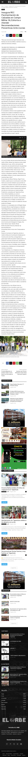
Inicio (2, 6)
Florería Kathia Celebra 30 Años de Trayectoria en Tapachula (12, 489)
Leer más (4, 502)
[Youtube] (21, 744)
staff (8, 491)
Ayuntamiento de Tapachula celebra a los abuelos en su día (13, 521)
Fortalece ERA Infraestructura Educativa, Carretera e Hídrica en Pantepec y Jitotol (17, 393)
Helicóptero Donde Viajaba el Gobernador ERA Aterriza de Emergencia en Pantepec (16, 400)
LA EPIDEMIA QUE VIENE (15, 641)
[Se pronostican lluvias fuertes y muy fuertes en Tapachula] (14, 543)
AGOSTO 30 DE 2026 (15, 601)
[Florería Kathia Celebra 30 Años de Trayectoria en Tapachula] (14, 480)
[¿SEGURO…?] (5, 650)
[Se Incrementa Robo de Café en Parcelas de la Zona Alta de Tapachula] (5, 636)
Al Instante (4, 395)
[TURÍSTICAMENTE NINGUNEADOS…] (5, 657)
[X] (10, 35)
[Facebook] (7, 35)
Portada (6, 6)
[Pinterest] (14, 35)
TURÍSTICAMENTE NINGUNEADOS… (18, 655)
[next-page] (5, 406)
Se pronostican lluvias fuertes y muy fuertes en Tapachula (13, 552)
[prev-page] (2, 406)
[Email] (20, 35)
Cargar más (13, 567)
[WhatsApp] (17, 35)
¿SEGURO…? (13, 648)
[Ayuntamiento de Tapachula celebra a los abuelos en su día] (14, 512)
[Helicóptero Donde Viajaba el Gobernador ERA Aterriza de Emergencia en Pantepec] (5, 400)
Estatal (3, 402)
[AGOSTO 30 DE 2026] (5, 603)
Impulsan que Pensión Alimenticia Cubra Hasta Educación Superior (21, 373)
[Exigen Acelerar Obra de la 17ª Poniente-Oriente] (5, 386)
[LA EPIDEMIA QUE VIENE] (5, 643)
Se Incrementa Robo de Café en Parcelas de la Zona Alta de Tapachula (17, 635)
